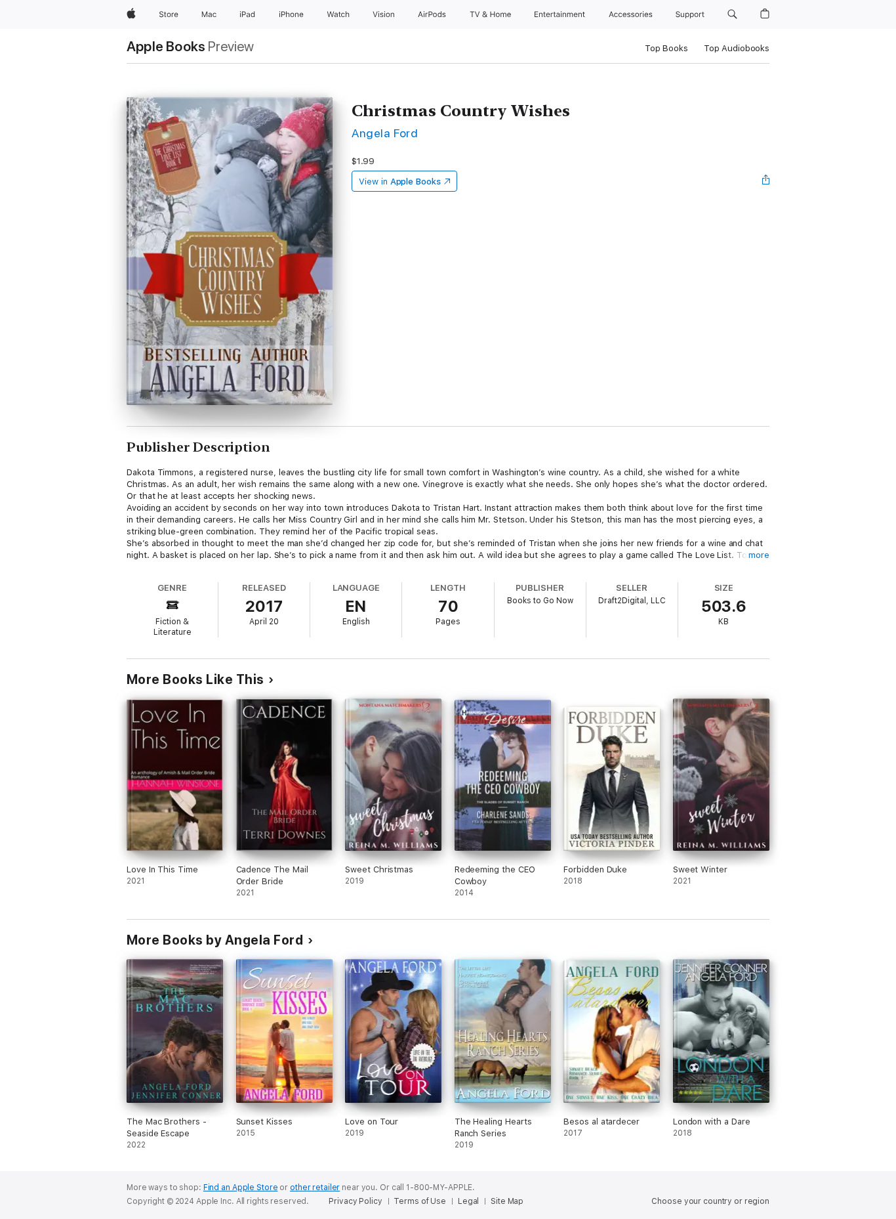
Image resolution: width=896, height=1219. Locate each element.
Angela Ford (385, 133)
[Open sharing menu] (766, 181)
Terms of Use (420, 1201)
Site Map (507, 1201)
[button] (732, 14)
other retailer (315, 1187)
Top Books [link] (666, 48)
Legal (468, 1201)
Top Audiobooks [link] (736, 48)
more (758, 555)
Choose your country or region (710, 1201)
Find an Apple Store (240, 1187)
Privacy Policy (355, 1201)
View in (400, 181)
